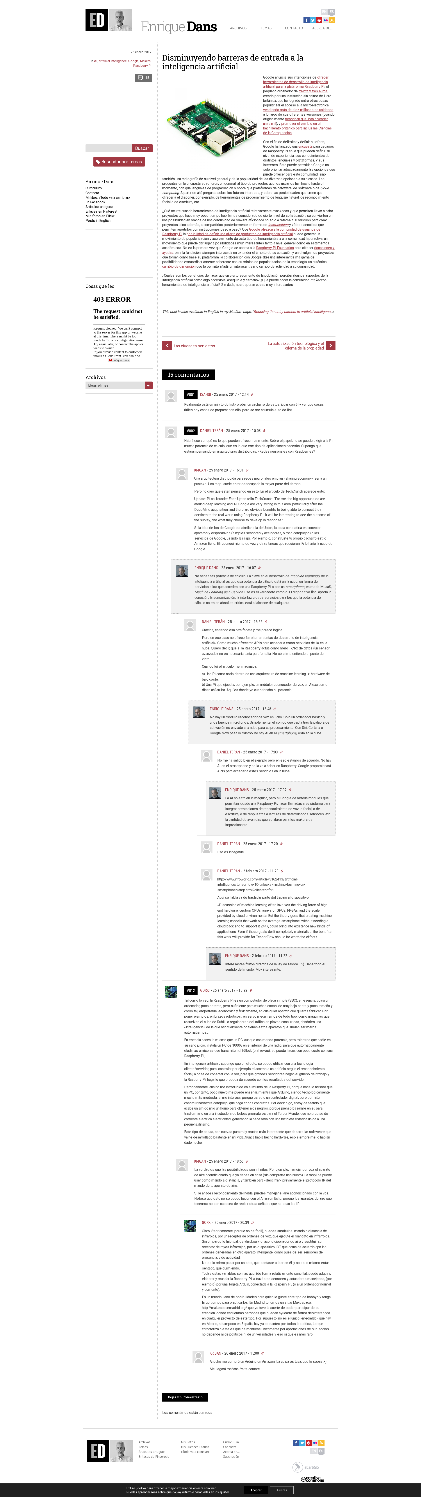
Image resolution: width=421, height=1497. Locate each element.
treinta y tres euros (313, 91)
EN (324, 12)
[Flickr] (326, 20)
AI (95, 61)
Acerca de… (322, 28)
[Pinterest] (319, 20)
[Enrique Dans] (110, 20)
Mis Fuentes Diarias (195, 1447)
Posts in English (98, 221)
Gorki (205, 990)
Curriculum (94, 188)
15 (147, 78)
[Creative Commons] (312, 1478)
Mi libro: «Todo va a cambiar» (108, 197)
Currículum (231, 1442)
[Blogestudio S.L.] (305, 1467)
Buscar (142, 148)
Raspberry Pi (142, 66)
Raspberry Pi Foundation (275, 248)
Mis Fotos (188, 1442)
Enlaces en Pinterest (101, 211)
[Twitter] (313, 20)
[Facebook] (306, 20)
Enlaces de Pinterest (154, 1456)
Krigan (200, 470)
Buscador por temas (121, 161)
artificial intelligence (113, 61)
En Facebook (95, 202)
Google (133, 61)
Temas (266, 28)
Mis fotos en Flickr (100, 216)
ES (332, 12)
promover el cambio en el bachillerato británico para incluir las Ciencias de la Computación (297, 128)
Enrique (178, 26)
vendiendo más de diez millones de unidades (298, 110)
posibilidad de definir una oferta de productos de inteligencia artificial (240, 234)
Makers (145, 61)
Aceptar (256, 1490)
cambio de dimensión (179, 266)
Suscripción (231, 1456)
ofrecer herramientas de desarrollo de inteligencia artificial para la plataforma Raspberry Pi (295, 82)
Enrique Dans (206, 567)
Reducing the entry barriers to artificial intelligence (293, 312)
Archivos (238, 28)
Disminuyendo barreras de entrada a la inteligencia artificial (232, 62)
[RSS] (332, 20)
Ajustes (282, 1490)
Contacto (294, 28)
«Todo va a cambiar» (195, 1451)
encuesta (305, 146)
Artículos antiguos (99, 207)
